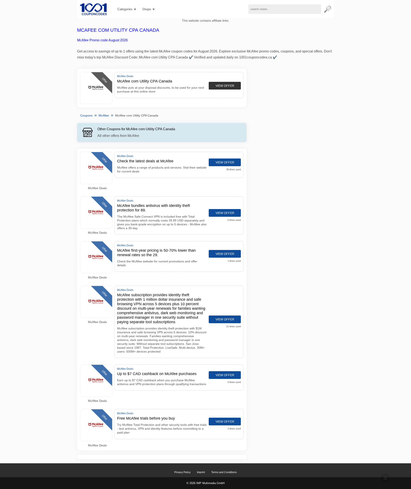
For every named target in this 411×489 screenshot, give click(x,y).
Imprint (201, 472)
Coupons (86, 115)
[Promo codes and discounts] (93, 9)
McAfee (104, 115)
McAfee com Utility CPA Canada (118, 30)
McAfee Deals (97, 188)
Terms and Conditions (224, 472)
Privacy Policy (182, 472)
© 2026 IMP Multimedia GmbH (205, 483)
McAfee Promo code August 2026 (102, 40)
